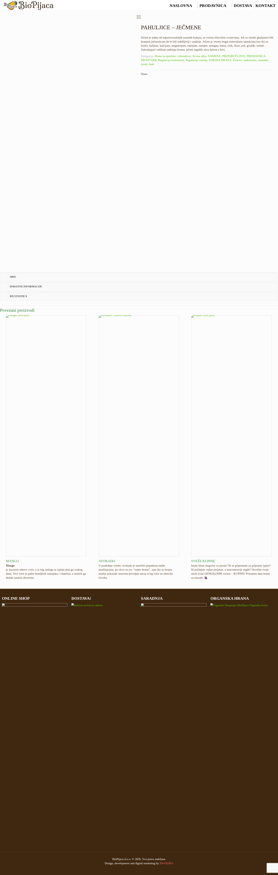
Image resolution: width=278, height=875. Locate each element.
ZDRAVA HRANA (220, 60)
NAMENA (214, 56)
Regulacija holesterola (171, 60)
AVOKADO (107, 561)
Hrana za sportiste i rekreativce (173, 56)
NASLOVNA (181, 5)
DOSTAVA (243, 5)
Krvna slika (199, 56)
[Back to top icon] (264, 870)
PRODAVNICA (212, 5)
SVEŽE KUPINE (203, 561)
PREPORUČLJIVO (233, 56)
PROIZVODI (149, 60)
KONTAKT (265, 5)
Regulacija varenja (196, 60)
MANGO (12, 561)
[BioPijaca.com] (28, 5)
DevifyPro (166, 863)
